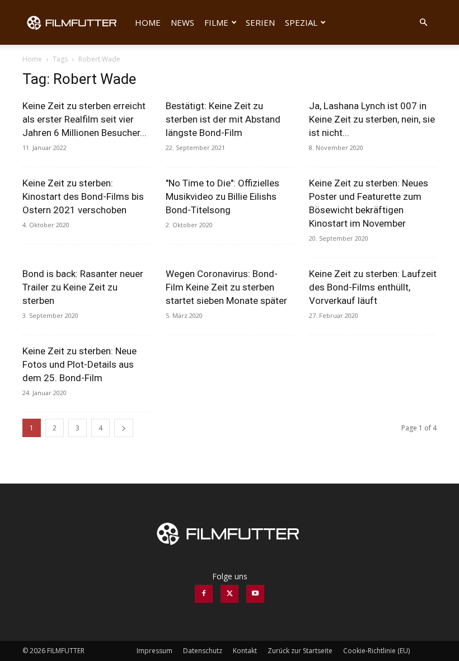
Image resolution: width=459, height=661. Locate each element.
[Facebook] (204, 594)
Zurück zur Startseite (300, 650)
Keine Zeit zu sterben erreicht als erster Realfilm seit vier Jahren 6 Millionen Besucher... (84, 119)
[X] (229, 594)
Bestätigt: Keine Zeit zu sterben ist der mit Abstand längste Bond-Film (223, 119)
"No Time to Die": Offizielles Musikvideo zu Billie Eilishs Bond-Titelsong (222, 196)
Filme (216, 22)
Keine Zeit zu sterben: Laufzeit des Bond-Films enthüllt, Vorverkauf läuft (373, 287)
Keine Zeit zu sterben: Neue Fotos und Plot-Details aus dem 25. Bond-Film (79, 364)
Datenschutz (202, 650)
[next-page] (123, 428)
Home (148, 22)
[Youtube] (255, 594)
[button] (423, 22)
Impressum (154, 650)
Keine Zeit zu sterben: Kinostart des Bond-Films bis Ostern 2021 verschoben (83, 196)
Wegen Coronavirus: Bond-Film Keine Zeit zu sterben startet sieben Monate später (226, 287)
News (182, 22)
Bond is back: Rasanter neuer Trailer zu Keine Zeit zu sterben (82, 287)
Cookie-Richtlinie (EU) (376, 650)
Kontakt (245, 650)
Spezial (301, 22)
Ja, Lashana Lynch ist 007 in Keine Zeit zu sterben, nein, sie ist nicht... (372, 119)
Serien (260, 22)
